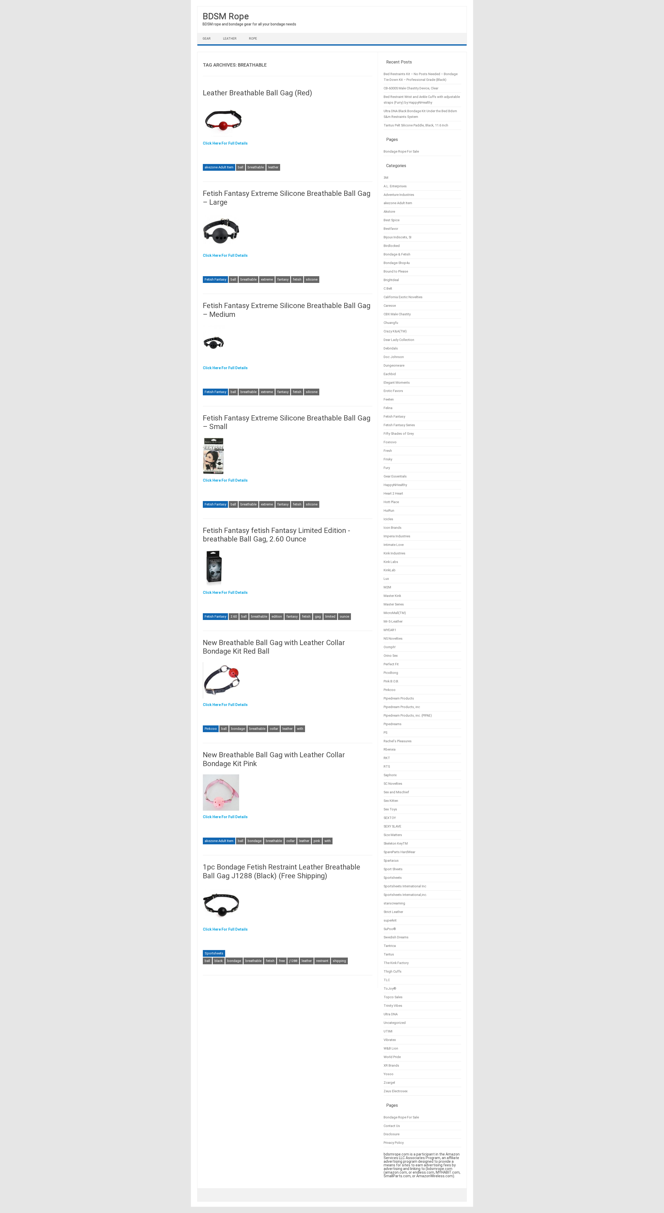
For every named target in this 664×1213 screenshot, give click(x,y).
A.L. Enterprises (395, 186)
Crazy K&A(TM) (395, 331)
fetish (297, 279)
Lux (386, 579)
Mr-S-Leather (393, 621)
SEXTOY (390, 818)
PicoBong (391, 673)
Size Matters (393, 835)
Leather (230, 38)
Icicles (388, 519)
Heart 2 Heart (393, 493)
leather (273, 167)
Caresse (390, 306)
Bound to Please (396, 271)
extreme (267, 279)
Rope (253, 38)
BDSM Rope (226, 16)
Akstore (389, 211)
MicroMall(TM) (395, 613)
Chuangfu (391, 323)
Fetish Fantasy (215, 279)
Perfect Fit (391, 664)
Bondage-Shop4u (397, 263)
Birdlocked (392, 246)
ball (240, 167)
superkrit (390, 920)
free (282, 961)
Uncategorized (395, 1023)
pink (317, 841)
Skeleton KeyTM (396, 843)
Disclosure (391, 1134)
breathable (256, 167)
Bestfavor (391, 229)
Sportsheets (214, 953)
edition (277, 616)
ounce (344, 616)
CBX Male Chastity (397, 314)
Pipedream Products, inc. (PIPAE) (408, 715)
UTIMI (388, 1031)
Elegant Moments (397, 382)
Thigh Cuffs (393, 971)
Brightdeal (391, 280)
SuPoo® (390, 929)
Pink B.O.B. (391, 681)
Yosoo (388, 1074)
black (219, 961)
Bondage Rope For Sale (401, 151)
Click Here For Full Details (225, 143)
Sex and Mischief (396, 792)
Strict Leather (393, 912)
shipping (339, 961)
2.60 (234, 616)
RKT (387, 758)
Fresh (388, 451)
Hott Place (391, 502)
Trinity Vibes (393, 1006)
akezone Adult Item (219, 167)
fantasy (282, 279)
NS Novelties (393, 638)
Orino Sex (391, 656)
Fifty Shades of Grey (399, 434)
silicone (311, 279)
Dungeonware (394, 365)
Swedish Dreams (396, 937)
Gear (207, 38)
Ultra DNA (391, 1014)
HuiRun (389, 510)
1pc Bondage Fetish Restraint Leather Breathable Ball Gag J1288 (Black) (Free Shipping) (281, 871)
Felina (388, 408)
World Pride (392, 1057)
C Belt (388, 288)
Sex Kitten (391, 801)
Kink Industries (394, 553)
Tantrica (390, 946)
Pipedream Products (399, 698)
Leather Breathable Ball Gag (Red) (257, 93)
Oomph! (390, 647)
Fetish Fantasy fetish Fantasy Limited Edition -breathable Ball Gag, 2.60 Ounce (276, 535)
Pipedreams (393, 724)
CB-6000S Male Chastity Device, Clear (411, 88)
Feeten (389, 399)
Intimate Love (394, 545)
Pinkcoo (211, 729)
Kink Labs (391, 562)
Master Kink (392, 596)
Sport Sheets (393, 869)
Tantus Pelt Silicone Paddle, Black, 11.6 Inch (416, 125)
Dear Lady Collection (399, 340)
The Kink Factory (396, 963)
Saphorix (390, 775)
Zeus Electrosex (395, 1091)
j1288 (293, 961)
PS (385, 732)
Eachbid (390, 374)
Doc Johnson (394, 357)
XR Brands (391, 1065)
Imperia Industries (397, 536)
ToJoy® (390, 988)
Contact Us (392, 1126)
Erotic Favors (393, 391)
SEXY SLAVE (392, 826)
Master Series (394, 604)
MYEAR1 (390, 630)
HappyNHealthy (395, 485)
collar (274, 729)
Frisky (388, 459)
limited (330, 616)
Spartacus (391, 860)
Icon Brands (393, 528)
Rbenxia (390, 749)
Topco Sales (393, 997)
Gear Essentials (395, 476)
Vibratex (390, 1040)
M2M (387, 587)
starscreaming (394, 903)
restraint (322, 961)
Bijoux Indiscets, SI (397, 237)
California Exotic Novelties (403, 297)
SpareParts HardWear (399, 852)
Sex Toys (390, 809)
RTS (387, 766)
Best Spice (391, 220)
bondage (238, 729)
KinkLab (390, 570)
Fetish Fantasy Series (399, 425)
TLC (387, 980)
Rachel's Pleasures (398, 741)
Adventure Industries (399, 195)
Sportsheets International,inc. (405, 895)
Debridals (391, 348)
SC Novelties (393, 784)
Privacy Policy (394, 1143)
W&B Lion (391, 1048)
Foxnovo (390, 442)
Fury (387, 468)
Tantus (389, 954)
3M (386, 178)
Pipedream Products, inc (402, 707)
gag (318, 616)
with (300, 729)
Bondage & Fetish (397, 254)
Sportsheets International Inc (405, 886)
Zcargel (389, 1082)
